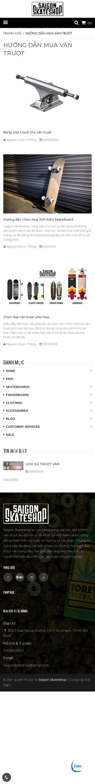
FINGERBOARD (17, 395)
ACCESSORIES (17, 410)
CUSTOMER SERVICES (23, 426)
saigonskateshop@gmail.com (26, 665)
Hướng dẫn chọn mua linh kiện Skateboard (38, 219)
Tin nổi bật (15, 450)
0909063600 (13, 651)
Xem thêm (11, 479)
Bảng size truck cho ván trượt (27, 132)
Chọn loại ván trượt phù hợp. (26, 317)
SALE (10, 434)
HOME (10, 371)
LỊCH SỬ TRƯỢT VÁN (42, 464)
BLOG (10, 418)
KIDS (9, 379)
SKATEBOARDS (17, 387)
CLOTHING (14, 403)
